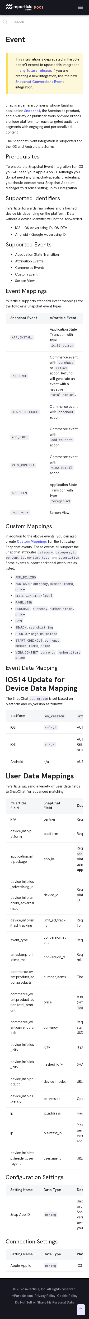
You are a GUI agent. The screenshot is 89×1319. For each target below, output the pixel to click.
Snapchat (32, 110)
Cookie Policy (67, 1295)
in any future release (33, 70)
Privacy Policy (45, 1295)
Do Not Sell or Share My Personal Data (44, 1302)
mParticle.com (22, 1295)
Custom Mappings (32, 541)
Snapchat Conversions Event (39, 81)
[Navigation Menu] (80, 7)
